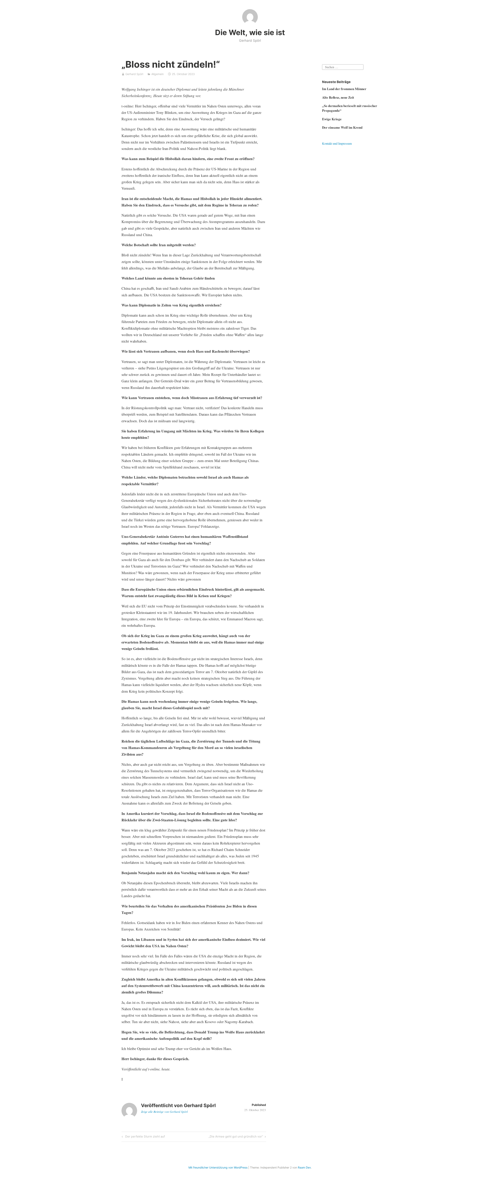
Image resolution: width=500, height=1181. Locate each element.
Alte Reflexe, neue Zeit (338, 97)
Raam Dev (304, 1167)
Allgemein (157, 74)
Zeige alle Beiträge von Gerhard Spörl (164, 1112)
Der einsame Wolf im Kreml (342, 127)
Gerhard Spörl (134, 74)
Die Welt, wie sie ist (250, 32)
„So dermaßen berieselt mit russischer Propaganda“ (349, 108)
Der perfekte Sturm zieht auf (144, 1137)
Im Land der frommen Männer (344, 88)
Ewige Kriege (332, 119)
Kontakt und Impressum (337, 143)
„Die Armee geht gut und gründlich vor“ (236, 1137)
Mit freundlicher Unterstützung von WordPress (217, 1167)
